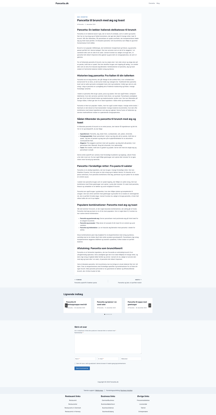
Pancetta (152, 3)
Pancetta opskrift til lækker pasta (86, 281)
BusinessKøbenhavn (108, 404)
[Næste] (149, 305)
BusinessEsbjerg (108, 411)
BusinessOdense (108, 408)
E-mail (101, 359)
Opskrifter (84, 17)
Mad (78, 17)
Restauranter (72, 404)
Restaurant (73, 400)
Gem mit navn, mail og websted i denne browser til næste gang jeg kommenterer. (101, 363)
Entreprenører (143, 411)
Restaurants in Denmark (73, 408)
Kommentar (79, 332)
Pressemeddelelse (143, 400)
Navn (77, 359)
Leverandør (143, 404)
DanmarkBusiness (108, 400)
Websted (124, 359)
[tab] (104, 314)
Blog (158, 3)
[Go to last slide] (66, 305)
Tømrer (143, 408)
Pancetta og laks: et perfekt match (129, 281)
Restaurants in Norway (72, 411)
